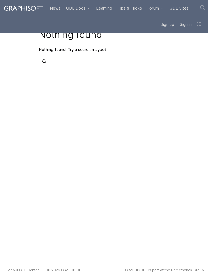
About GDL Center (23, 270)
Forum (153, 8)
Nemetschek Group (187, 270)
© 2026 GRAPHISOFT (65, 270)
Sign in (186, 24)
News (55, 8)
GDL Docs (76, 8)
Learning (104, 8)
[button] (199, 24)
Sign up (167, 24)
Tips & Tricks (130, 8)
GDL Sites (179, 8)
